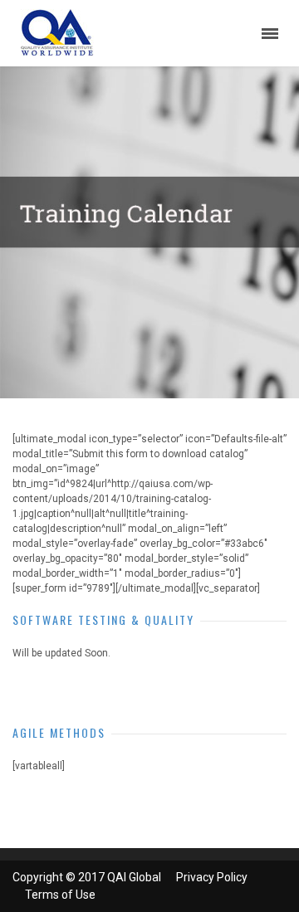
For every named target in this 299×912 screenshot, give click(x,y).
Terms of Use (60, 894)
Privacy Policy (212, 877)
